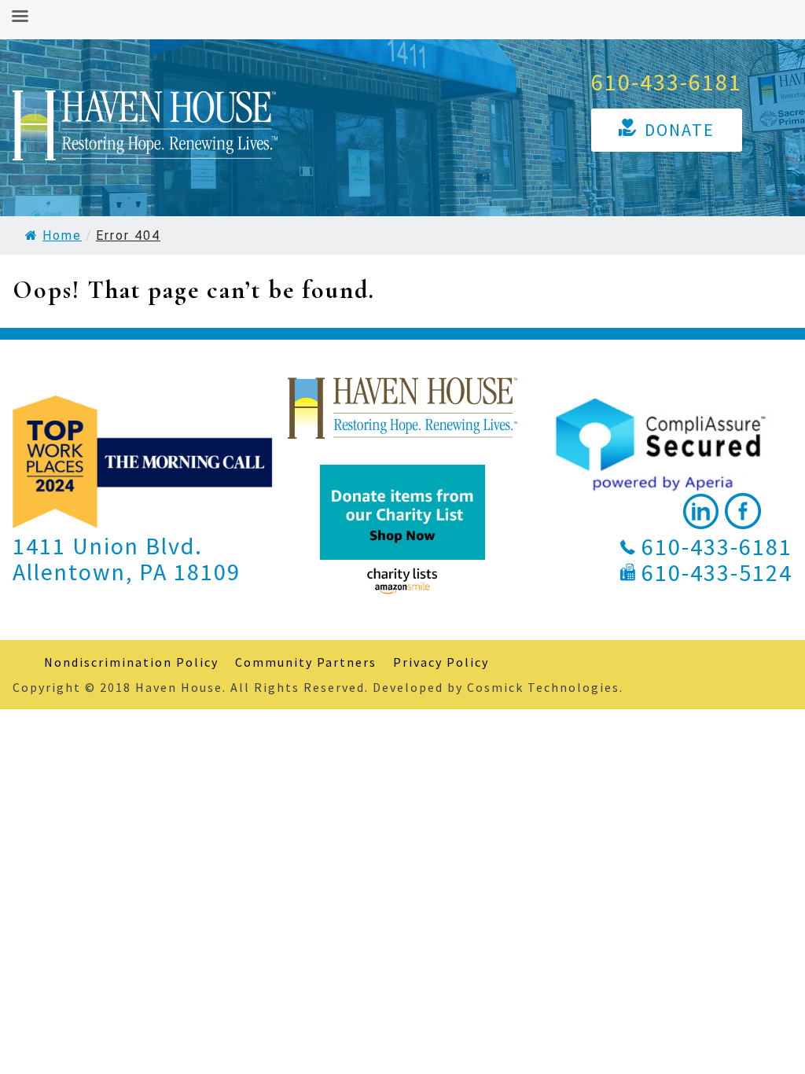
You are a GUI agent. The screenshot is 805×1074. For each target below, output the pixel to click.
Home (62, 235)
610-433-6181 (666, 82)
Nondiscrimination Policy (131, 662)
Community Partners (306, 662)
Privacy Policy (441, 662)
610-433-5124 (716, 573)
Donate (680, 130)
